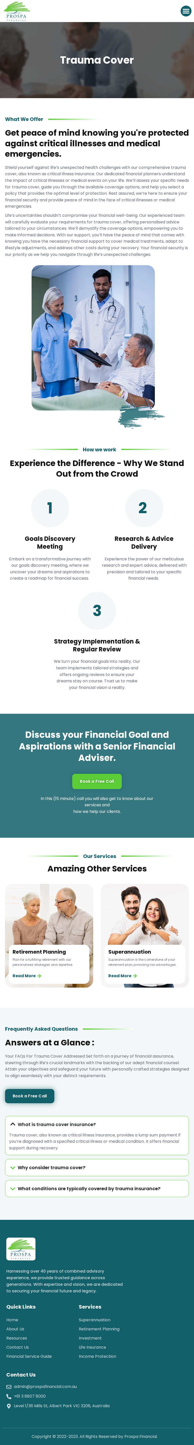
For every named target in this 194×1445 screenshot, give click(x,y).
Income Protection (97, 1356)
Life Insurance (92, 1347)
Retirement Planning (99, 1329)
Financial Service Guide (29, 1356)
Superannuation (94, 1320)
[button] (186, 11)
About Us (15, 1329)
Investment (90, 1338)
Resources (16, 1338)
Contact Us (17, 1347)
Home (12, 1320)
